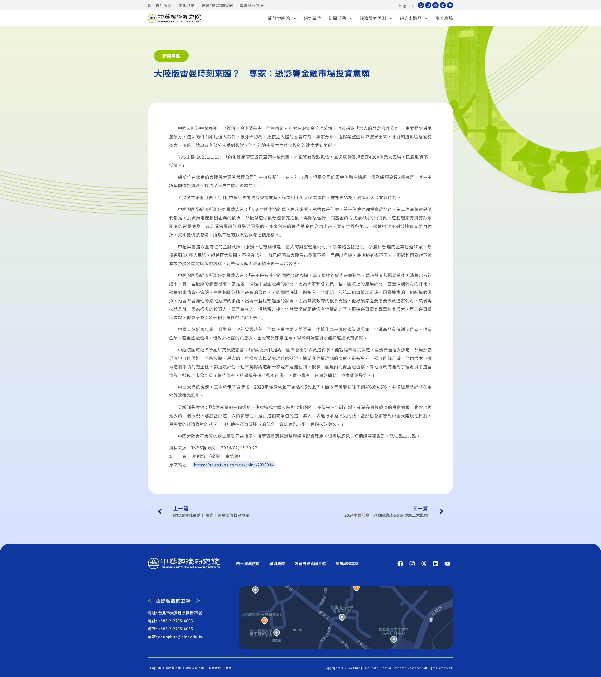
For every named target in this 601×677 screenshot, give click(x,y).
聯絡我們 (215, 668)
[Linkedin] (443, 5)
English (406, 5)
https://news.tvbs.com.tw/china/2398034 (234, 464)
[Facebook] (421, 5)
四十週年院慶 (160, 5)
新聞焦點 (171, 56)
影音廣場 (444, 18)
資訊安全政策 (195, 668)
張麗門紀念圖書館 (217, 5)
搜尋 (229, 668)
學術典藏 (186, 5)
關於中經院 (279, 18)
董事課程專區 (252, 5)
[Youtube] (450, 5)
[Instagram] (428, 5)
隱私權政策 (173, 668)
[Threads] (435, 5)
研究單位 (312, 18)
